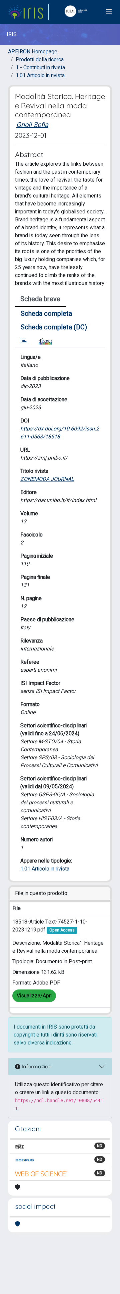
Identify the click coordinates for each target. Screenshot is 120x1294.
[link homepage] (28, 12)
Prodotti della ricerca (40, 60)
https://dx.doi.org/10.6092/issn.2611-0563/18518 (59, 433)
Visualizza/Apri (34, 996)
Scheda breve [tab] (40, 299)
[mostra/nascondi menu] (109, 12)
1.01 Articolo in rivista (40, 76)
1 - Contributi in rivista (40, 68)
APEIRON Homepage (32, 52)
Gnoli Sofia (32, 125)
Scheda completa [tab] (46, 313)
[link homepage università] (77, 12)
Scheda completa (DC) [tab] (54, 327)
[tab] (24, 341)
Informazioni (36, 1066)
